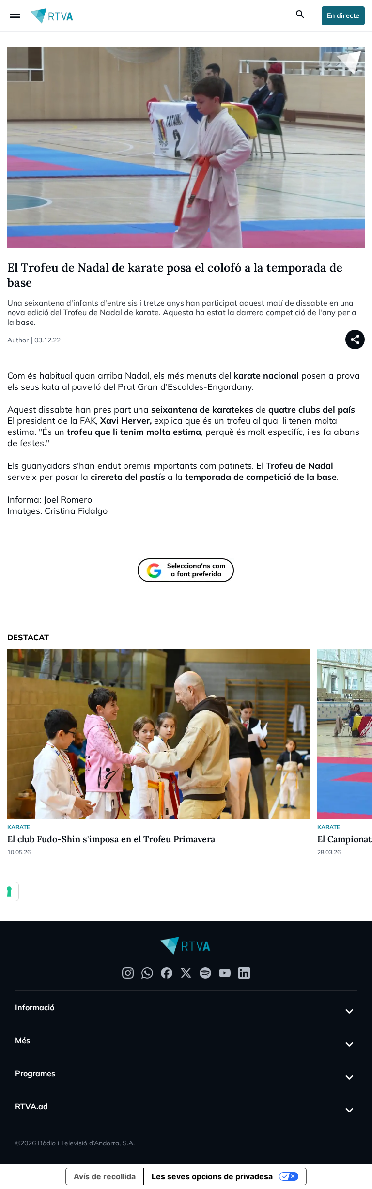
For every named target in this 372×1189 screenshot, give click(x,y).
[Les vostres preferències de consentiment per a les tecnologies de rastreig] (9, 891)
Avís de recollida (105, 1176)
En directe (343, 15)
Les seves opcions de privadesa (212, 1176)
